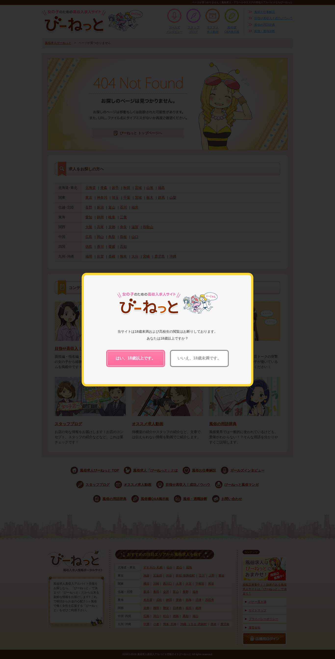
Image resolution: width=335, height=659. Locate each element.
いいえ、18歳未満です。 (199, 358)
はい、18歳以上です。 (135, 358)
